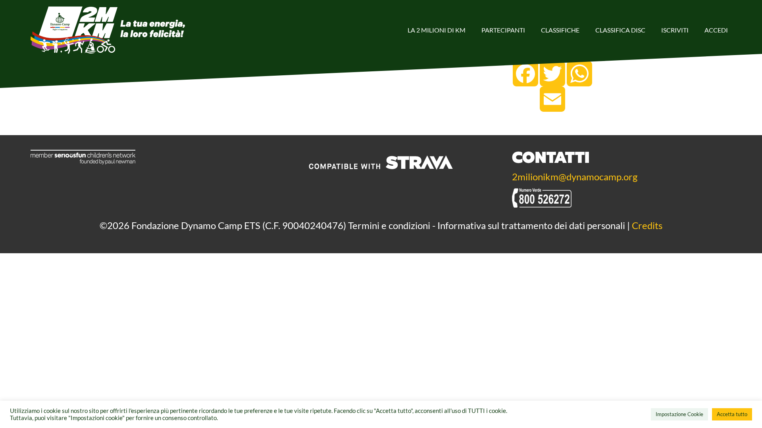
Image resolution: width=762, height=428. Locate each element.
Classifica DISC (620, 30)
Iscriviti (675, 30)
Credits (647, 225)
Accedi (716, 30)
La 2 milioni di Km (437, 30)
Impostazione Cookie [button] (679, 414)
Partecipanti (503, 30)
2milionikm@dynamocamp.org (574, 176)
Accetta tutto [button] (732, 414)
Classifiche (560, 30)
